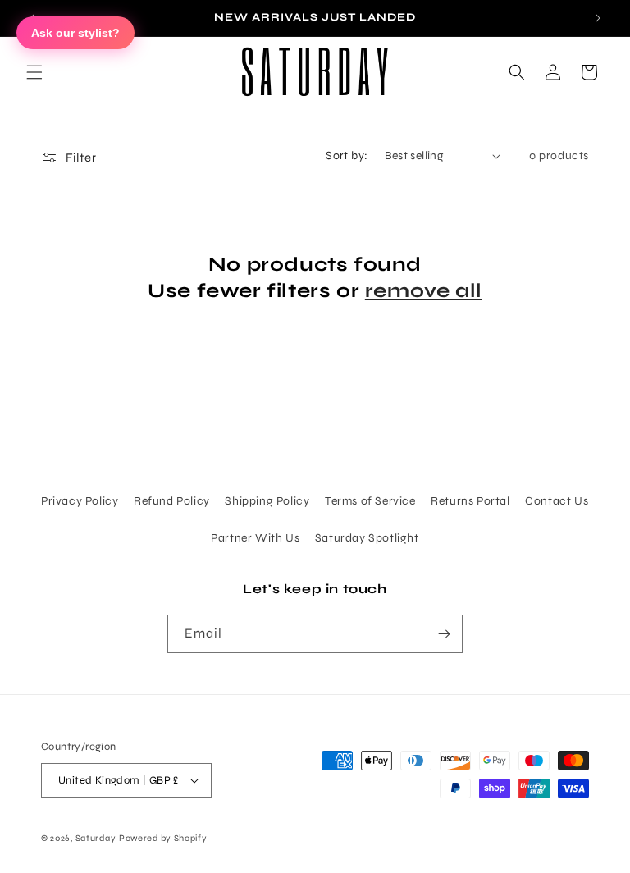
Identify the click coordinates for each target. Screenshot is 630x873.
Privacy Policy (79, 501)
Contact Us (556, 501)
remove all (423, 291)
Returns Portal (470, 501)
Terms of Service (370, 501)
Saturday (95, 838)
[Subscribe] (444, 634)
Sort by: (347, 155)
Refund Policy (172, 501)
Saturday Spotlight (367, 538)
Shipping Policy (267, 501)
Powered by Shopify (163, 838)
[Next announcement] (598, 18)
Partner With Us (255, 538)
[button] (34, 72)
